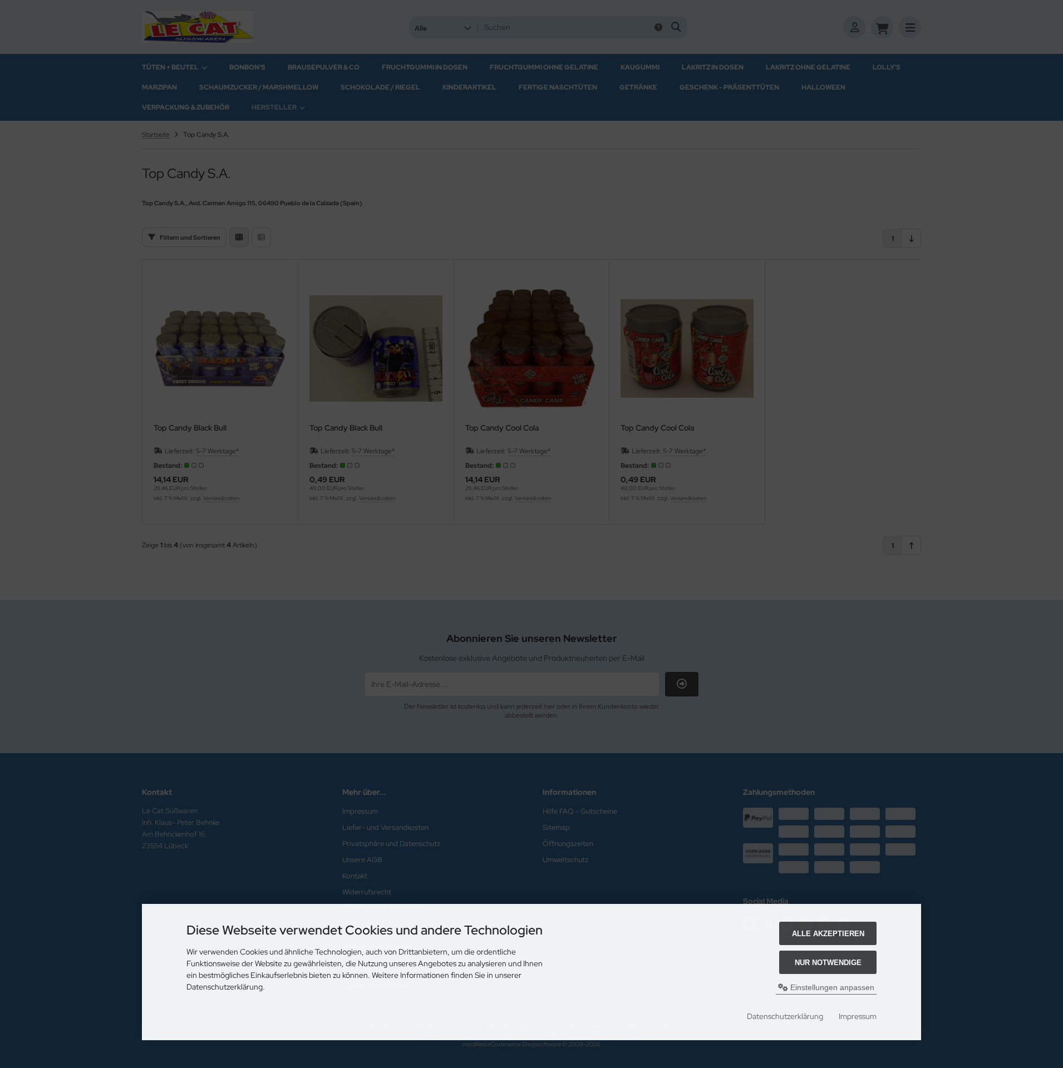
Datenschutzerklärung (785, 1016)
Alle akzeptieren (828, 933)
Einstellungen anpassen (831, 987)
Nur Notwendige (828, 962)
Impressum (858, 1016)
